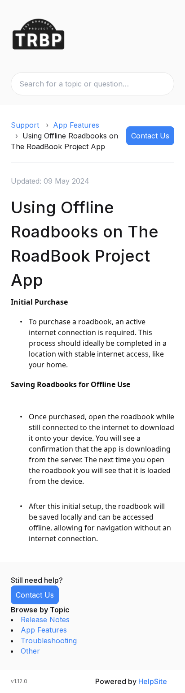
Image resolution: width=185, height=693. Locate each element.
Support (25, 125)
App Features (76, 125)
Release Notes (45, 619)
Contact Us (150, 135)
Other (30, 650)
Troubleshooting (49, 640)
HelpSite (152, 681)
